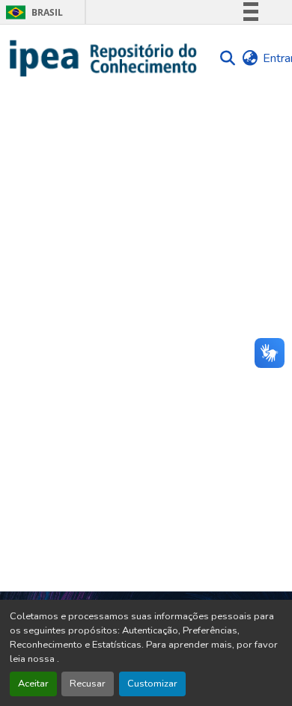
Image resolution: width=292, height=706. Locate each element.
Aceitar (33, 683)
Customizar (152, 683)
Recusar (88, 683)
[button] (103, 58)
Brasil (31, 12)
